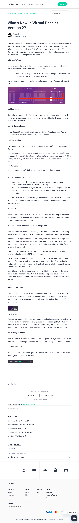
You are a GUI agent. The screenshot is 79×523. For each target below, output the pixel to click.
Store (18, 4)
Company (39, 489)
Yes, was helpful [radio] (31, 395)
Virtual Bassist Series (30, 13)
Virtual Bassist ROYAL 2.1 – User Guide (21, 425)
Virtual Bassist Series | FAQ (17, 428)
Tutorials (30, 4)
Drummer (11, 498)
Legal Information (53, 519)
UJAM (9, 13)
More (27, 489)
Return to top (12, 408)
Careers (38, 495)
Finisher (10, 492)
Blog (36, 4)
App (23, 4)
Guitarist (10, 503)
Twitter (12, 383)
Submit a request (29, 404)
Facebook (9, 383)
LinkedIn (14, 383)
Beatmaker (11, 495)
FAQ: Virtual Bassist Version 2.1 (18, 421)
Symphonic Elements (14, 506)
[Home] (10, 483)
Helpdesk (49, 492)
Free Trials (62, 4)
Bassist (10, 501)
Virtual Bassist (18, 13)
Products (11, 489)
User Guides (50, 498)
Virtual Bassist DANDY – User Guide (20, 432)
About (37, 492)
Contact (38, 498)
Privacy (61, 519)
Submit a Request (51, 495)
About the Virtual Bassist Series (18, 436)
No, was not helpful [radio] (48, 395)
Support (42, 4)
